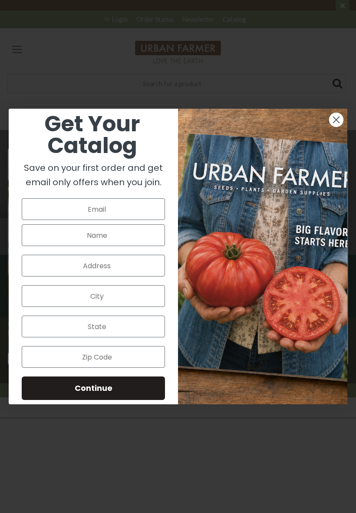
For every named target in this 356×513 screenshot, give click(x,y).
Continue (93, 388)
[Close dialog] (336, 119)
